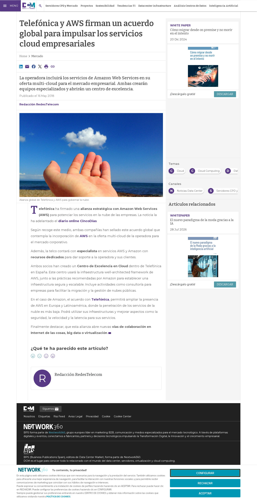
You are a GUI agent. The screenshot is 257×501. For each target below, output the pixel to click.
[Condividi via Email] (27, 66)
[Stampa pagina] (46, 66)
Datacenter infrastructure (154, 5)
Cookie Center (122, 416)
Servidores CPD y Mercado (61, 5)
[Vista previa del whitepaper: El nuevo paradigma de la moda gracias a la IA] (203, 257)
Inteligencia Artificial (223, 5)
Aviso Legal (75, 416)
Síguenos (48, 408)
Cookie (106, 416)
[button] (10, 5)
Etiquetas (44, 416)
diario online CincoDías (77, 221)
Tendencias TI (126, 5)
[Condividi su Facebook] (33, 66)
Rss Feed (59, 416)
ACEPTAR (205, 493)
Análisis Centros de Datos (190, 5)
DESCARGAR (225, 94)
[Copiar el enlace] (52, 66)
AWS (84, 236)
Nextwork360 (57, 432)
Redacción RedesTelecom (39, 104)
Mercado (37, 56)
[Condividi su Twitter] (40, 66)
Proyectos (87, 5)
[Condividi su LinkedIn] (21, 66)
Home (23, 56)
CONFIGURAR (205, 473)
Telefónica (100, 299)
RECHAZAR (205, 483)
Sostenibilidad (105, 5)
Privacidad (92, 416)
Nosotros (29, 416)
